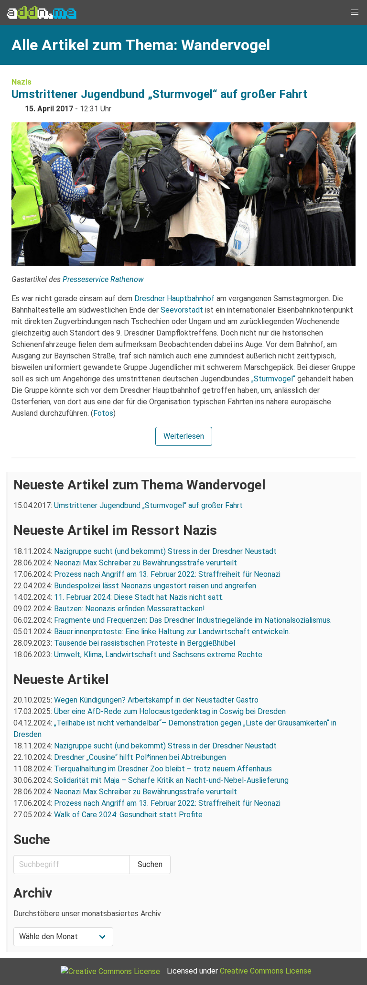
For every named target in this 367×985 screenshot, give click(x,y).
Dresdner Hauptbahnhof (174, 298)
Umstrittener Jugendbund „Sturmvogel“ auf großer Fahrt (159, 94)
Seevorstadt (182, 309)
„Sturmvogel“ (273, 378)
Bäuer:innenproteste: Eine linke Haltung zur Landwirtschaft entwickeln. (172, 631)
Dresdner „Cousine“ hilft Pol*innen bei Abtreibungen (140, 757)
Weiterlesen (183, 436)
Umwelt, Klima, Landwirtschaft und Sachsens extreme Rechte (158, 654)
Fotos (103, 413)
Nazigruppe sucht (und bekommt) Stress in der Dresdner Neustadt (165, 551)
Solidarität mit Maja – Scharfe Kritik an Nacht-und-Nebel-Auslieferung (171, 780)
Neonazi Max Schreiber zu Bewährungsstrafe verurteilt (145, 562)
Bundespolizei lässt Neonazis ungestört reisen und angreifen (155, 585)
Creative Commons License (266, 970)
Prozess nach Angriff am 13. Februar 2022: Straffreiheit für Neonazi (167, 574)
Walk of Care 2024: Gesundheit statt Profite (128, 814)
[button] (354, 12)
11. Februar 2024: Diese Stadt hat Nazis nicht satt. (140, 597)
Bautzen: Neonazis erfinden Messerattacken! (129, 608)
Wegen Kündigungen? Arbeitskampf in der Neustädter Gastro (156, 699)
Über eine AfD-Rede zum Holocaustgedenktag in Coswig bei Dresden (170, 711)
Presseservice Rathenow (103, 279)
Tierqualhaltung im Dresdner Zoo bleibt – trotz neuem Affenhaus (163, 768)
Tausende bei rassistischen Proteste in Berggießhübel (144, 643)
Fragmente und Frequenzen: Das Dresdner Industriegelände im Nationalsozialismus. (193, 620)
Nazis (21, 82)
